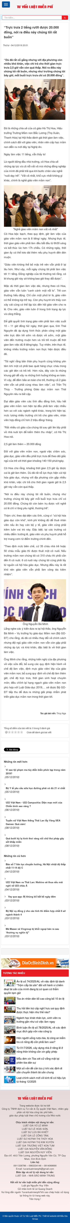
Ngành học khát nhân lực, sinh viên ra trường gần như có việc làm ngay (39, 1019)
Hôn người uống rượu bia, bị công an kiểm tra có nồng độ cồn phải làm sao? (41, 1039)
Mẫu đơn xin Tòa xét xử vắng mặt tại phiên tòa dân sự (38, 1060)
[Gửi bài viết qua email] (50, 50)
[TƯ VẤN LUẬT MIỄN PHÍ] (34, 7)
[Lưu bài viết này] (64, 50)
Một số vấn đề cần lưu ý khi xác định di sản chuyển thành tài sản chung (39, 1070)
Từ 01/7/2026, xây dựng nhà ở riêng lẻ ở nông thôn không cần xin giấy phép (40, 1049)
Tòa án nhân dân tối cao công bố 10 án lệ (40, 998)
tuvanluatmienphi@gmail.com (38, 1168)
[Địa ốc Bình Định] (35, 962)
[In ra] (57, 50)
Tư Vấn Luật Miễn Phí (31, 1215)
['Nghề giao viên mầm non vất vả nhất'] (35, 206)
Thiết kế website (49, 1215)
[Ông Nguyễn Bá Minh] (35, 600)
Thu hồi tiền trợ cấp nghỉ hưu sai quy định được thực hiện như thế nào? (41, 1010)
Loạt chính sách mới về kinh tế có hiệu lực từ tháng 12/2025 (41, 1079)
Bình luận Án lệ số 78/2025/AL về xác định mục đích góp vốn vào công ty (41, 1029)
